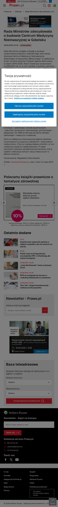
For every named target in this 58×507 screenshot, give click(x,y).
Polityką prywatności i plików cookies (29, 98)
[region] (29, 98)
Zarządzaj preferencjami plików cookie (29, 121)
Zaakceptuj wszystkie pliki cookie (29, 114)
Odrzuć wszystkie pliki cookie (29, 106)
